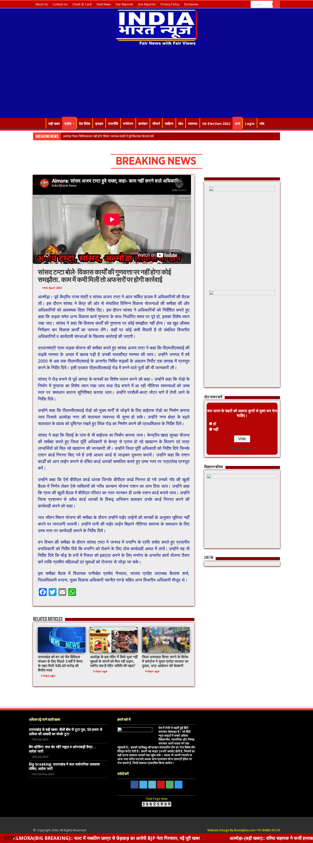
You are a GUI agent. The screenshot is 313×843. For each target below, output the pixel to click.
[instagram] (247, 5)
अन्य (237, 124)
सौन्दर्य (156, 124)
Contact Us (60, 4)
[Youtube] (238, 5)
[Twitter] (228, 5)
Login (250, 124)
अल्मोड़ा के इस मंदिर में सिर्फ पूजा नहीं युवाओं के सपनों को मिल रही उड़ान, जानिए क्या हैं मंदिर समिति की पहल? (113, 661)
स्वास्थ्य (192, 124)
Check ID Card (81, 4)
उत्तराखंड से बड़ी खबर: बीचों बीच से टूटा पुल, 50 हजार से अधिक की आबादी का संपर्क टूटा (65, 731)
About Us (41, 4)
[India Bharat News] (156, 27)
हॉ (214, 424)
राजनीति (113, 124)
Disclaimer (191, 4)
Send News (103, 4)
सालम (66, 136)
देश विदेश (84, 124)
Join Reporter (147, 4)
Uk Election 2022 (216, 124)
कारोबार (142, 124)
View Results (242, 448)
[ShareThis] (242, 5)
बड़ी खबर (54, 124)
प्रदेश (67, 124)
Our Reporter (124, 4)
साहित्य (169, 124)
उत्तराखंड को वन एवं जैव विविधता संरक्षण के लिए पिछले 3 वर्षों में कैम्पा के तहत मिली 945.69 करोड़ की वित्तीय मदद (60, 663)
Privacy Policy (170, 4)
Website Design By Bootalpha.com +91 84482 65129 (243, 830)
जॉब (261, 124)
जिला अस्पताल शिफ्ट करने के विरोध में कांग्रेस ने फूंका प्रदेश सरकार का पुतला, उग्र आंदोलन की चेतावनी (165, 661)
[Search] (276, 4)
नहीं (215, 429)
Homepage (39, 123)
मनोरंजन (128, 124)
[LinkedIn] (233, 5)
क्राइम (99, 124)
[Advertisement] (156, 82)
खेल (180, 124)
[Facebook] (224, 5)
